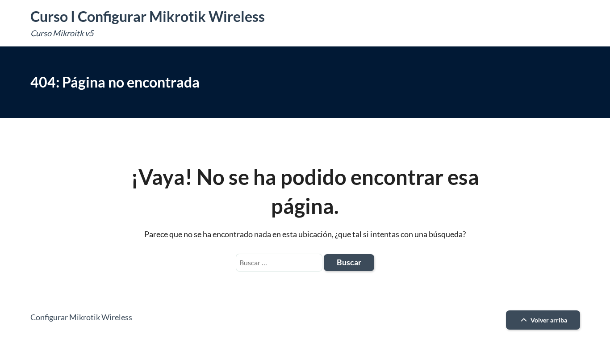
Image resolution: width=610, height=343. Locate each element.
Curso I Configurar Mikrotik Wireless (147, 16)
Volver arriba (548, 320)
